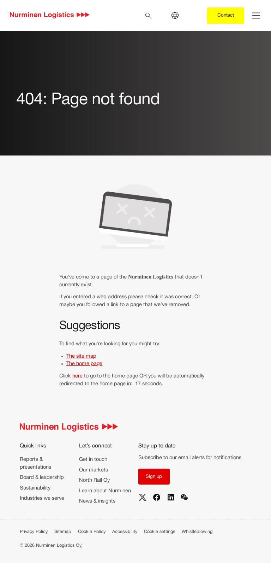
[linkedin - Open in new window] (171, 497)
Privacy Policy (34, 532)
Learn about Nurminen (105, 490)
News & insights (97, 501)
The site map (81, 356)
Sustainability (35, 488)
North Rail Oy (94, 480)
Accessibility (124, 532)
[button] (154, 477)
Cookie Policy (92, 532)
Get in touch (93, 459)
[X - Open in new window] (142, 497)
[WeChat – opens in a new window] (184, 497)
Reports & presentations (35, 463)
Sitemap (62, 532)
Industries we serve (42, 498)
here (77, 376)
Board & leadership (42, 477)
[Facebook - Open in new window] (156, 497)
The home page (84, 363)
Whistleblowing (197, 532)
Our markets (93, 470)
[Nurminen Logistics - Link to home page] (50, 15)
